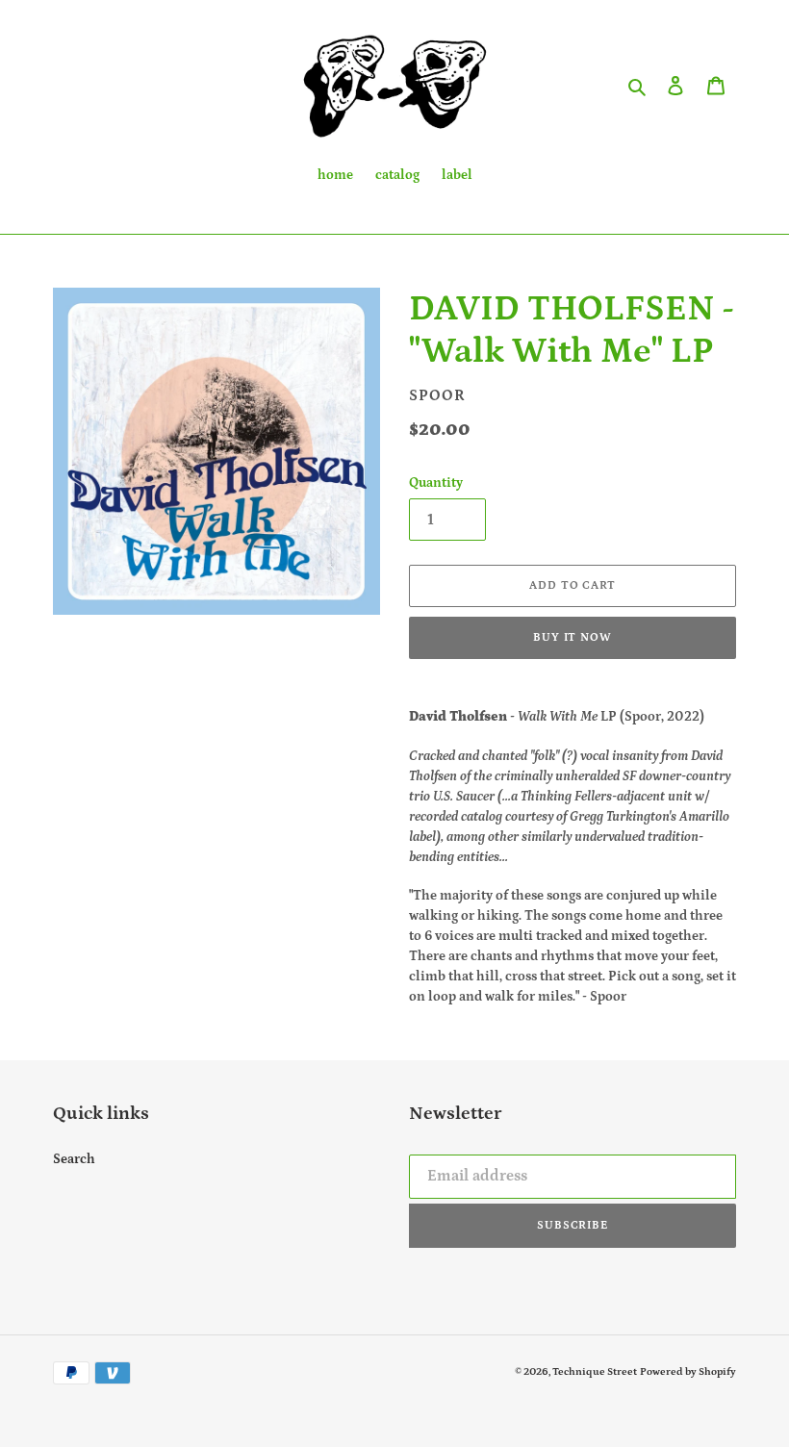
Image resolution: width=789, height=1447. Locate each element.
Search (74, 1159)
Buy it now (573, 637)
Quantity (436, 483)
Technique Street (594, 1372)
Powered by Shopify (688, 1372)
